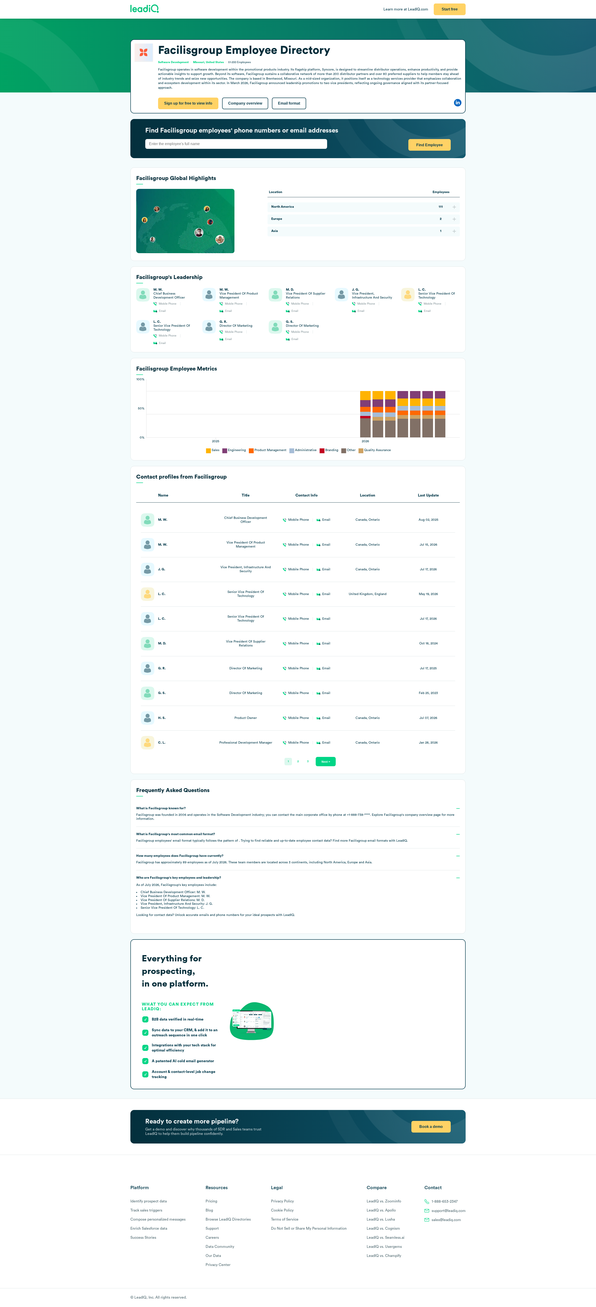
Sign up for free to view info (188, 103)
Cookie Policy (282, 1210)
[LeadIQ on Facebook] (452, 1298)
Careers (212, 1237)
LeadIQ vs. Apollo (381, 1210)
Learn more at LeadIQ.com (405, 9)
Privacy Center (218, 1265)
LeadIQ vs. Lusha (381, 1219)
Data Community (220, 1247)
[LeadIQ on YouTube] (463, 1298)
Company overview (245, 103)
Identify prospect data (148, 1201)
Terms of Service (284, 1219)
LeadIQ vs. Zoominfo (384, 1201)
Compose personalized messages (158, 1219)
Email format (289, 103)
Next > (326, 761)
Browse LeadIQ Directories (228, 1219)
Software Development (173, 62)
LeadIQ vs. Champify (384, 1256)
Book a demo (431, 1127)
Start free (450, 9)
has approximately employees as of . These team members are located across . (254, 859)
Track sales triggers (146, 1210)
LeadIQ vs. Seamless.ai (385, 1237)
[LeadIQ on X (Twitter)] (455, 1298)
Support (212, 1228)
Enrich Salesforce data (148, 1228)
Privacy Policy (282, 1201)
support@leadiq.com (449, 1211)
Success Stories (143, 1237)
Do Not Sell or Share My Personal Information (309, 1228)
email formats (368, 840)
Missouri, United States (208, 62)
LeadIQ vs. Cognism (383, 1228)
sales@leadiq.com (446, 1220)
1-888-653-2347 (445, 1201)
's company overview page (412, 815)
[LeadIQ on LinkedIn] (459, 1298)
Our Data (213, 1256)
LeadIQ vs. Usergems (384, 1247)
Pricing (211, 1201)
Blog (209, 1210)
